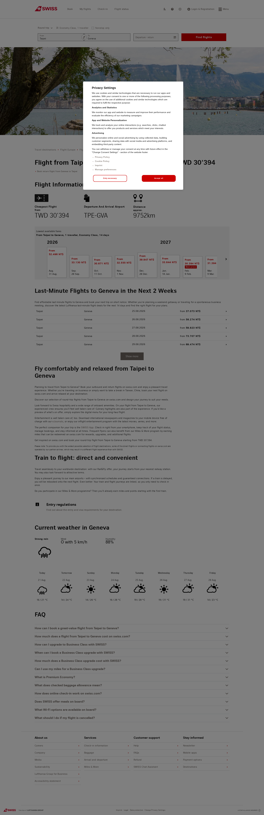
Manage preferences (105, 169)
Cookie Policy (102, 161)
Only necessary (110, 178)
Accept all (158, 178)
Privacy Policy (102, 157)
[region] (133, 136)
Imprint (98, 165)
